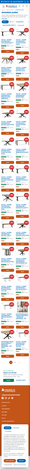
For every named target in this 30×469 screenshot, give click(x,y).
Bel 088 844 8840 (21, 380)
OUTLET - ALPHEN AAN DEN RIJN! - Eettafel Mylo (21, 95)
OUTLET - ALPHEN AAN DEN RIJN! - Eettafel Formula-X (22, 206)
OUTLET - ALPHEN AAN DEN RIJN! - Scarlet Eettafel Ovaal (21, 42)
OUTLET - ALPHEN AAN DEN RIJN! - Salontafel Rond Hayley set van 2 (6, 70)
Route (8, 380)
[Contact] (25, 2)
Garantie (4, 415)
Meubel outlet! (10, 10)
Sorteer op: (22, 21)
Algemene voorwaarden (20, 464)
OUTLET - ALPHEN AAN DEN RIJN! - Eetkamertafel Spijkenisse (6, 96)
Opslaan (21, 460)
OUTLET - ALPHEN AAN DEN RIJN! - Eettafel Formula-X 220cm (22, 179)
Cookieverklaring (8, 464)
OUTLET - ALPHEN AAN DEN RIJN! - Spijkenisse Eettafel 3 (22, 152)
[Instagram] (6, 398)
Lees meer (4, 18)
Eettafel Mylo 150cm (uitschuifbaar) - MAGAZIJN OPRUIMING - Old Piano (7, 344)
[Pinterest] (12, 398)
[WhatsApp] (28, 2)
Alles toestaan (10, 460)
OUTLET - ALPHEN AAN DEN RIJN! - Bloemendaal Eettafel (21, 344)
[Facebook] (3, 398)
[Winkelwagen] (26, 6)
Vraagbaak (5, 424)
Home (3, 10)
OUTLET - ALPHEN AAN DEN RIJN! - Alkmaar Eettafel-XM (6, 316)
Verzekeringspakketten (8, 421)
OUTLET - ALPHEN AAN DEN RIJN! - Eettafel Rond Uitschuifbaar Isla (21, 261)
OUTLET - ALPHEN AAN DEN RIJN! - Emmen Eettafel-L (21, 288)
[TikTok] (9, 398)
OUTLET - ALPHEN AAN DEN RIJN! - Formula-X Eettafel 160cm (7, 179)
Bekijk (7, 51)
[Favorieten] (23, 6)
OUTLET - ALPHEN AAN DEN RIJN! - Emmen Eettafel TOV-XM (6, 289)
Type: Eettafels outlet (9, 25)
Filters (5, 22)
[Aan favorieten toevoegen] (2, 29)
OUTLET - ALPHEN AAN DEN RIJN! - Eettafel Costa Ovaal (7, 123)
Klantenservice (6, 402)
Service (4, 418)
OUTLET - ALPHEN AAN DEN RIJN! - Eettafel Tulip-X (6, 234)
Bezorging (4, 412)
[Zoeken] (19, 6)
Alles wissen (21, 25)
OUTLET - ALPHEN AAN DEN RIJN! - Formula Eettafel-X (7, 41)
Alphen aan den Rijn (10, 373)
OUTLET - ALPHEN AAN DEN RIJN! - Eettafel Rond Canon (7, 260)
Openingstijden (6, 409)
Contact (4, 405)
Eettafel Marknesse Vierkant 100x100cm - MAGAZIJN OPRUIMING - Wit (22, 316)
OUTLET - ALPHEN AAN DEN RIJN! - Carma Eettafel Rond (6, 207)
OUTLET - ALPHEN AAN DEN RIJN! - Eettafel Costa (21, 69)
